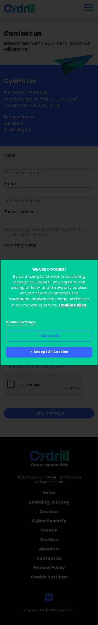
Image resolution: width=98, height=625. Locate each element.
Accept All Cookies (50, 352)
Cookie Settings (21, 322)
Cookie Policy (73, 305)
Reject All (50, 336)
